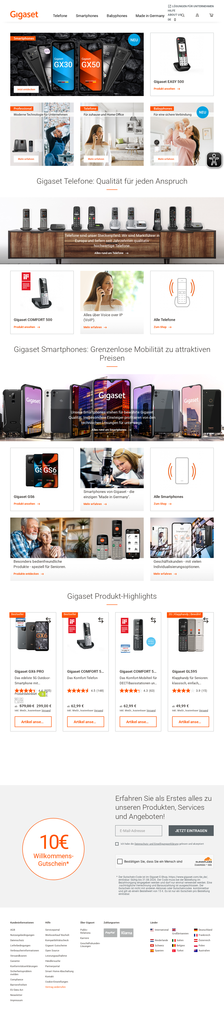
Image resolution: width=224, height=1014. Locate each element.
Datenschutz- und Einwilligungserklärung (156, 843)
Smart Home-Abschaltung (59, 971)
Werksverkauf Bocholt (57, 935)
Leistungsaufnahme (56, 955)
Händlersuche (52, 961)
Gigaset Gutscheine (56, 945)
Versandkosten (18, 955)
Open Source (52, 950)
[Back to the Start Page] (24, 15)
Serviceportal (52, 929)
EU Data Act (16, 989)
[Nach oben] (218, 998)
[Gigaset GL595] (190, 635)
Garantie (15, 961)
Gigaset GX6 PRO (29, 671)
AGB (12, 929)
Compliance (16, 979)
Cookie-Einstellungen (56, 981)
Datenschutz (17, 940)
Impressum (16, 1000)
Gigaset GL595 (184, 671)
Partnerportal (52, 966)
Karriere (84, 938)
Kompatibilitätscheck (57, 940)
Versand (46, 710)
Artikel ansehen (34, 722)
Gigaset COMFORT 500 (86, 671)
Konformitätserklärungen (24, 966)
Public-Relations (85, 931)
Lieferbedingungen (20, 945)
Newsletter (16, 995)
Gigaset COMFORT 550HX (141, 671)
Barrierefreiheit (18, 984)
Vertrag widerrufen (55, 987)
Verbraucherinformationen (24, 950)
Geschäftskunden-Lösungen (90, 945)
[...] (211, 16)
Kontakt (49, 976)
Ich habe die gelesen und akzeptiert (162, 843)
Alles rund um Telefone (108, 253)
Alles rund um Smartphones (109, 429)
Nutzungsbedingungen (22, 935)
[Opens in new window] (43, 694)
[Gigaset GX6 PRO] (33, 635)
